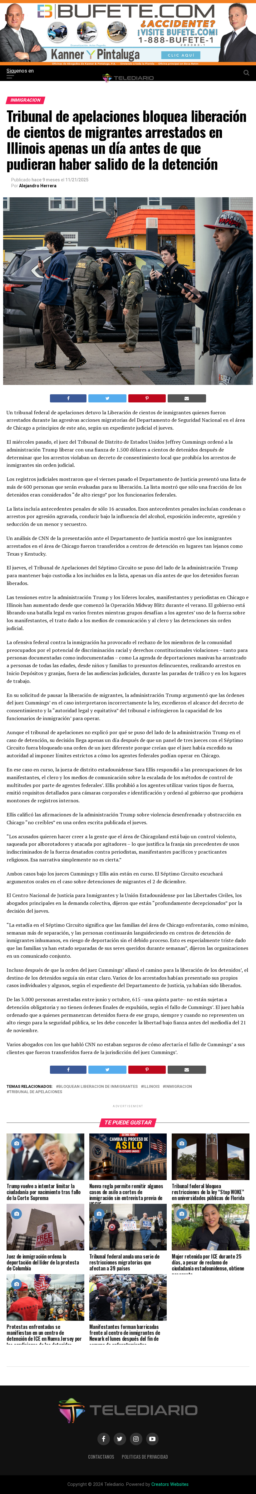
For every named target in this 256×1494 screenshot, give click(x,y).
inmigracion (178, 1087)
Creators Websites (170, 1484)
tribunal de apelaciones (35, 1092)
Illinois (151, 1087)
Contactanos (101, 1456)
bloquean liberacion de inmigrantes (98, 1087)
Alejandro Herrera (38, 185)
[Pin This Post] (146, 398)
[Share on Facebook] (68, 398)
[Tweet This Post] (107, 398)
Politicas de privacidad (145, 1456)
